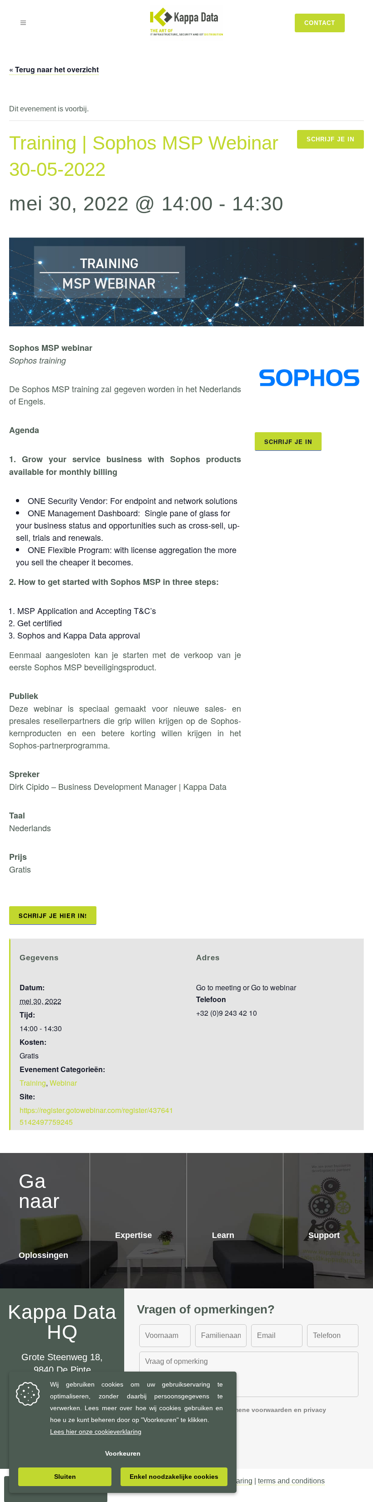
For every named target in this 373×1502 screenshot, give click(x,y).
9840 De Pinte (62, 1370)
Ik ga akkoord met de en (239, 1414)
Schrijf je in (330, 139)
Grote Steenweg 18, (62, 1357)
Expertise (133, 1235)
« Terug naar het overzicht (54, 69)
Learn (223, 1235)
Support (324, 1235)
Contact (319, 23)
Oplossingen (43, 1255)
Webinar (63, 1083)
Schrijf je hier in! (53, 915)
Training (33, 1083)
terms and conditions (291, 1481)
